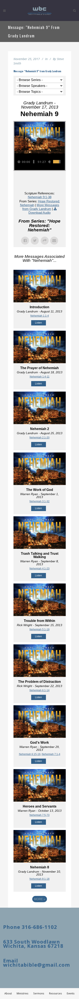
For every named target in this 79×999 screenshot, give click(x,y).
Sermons (38, 993)
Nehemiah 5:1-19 (39, 629)
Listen (38, 322)
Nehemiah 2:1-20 (39, 437)
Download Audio (39, 212)
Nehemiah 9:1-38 (39, 197)
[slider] (33, 161)
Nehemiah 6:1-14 (39, 690)
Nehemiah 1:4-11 (40, 376)
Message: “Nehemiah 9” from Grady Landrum (37, 71)
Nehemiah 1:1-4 (39, 315)
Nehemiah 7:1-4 (51, 754)
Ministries (22, 993)
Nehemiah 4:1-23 (39, 568)
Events (71, 993)
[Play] (18, 161)
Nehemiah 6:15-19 (29, 754)
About (8, 993)
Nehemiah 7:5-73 (39, 815)
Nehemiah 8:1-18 (39, 878)
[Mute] (49, 161)
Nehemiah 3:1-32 (39, 501)
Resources (55, 993)
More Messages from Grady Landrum (40, 207)
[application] (39, 161)
